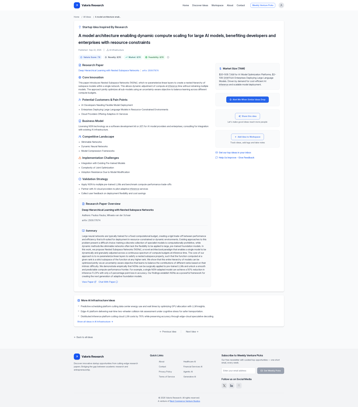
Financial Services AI (192, 366)
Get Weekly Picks (272, 370)
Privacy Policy (165, 371)
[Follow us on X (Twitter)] (224, 385)
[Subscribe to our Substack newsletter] (239, 385)
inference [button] (172, 86)
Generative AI (189, 376)
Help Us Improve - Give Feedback (236, 157)
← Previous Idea (168, 331)
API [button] (141, 126)
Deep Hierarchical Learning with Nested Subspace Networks (108, 70)
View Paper (88, 281)
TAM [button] (231, 74)
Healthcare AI (189, 361)
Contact (241, 5)
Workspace (217, 5)
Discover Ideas (200, 5)
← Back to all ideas (83, 337)
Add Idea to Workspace (249, 137)
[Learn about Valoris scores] (168, 57)
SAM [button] (226, 77)
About (230, 5)
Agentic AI (188, 371)
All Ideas (87, 17)
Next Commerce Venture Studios (185, 401)
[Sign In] (281, 5)
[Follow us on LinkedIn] (231, 385)
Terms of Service (167, 376)
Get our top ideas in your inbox (235, 152)
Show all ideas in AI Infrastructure (93, 321)
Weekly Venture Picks (262, 5)
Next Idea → (192, 331)
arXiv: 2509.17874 (150, 70)
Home (186, 5)
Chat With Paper (107, 281)
